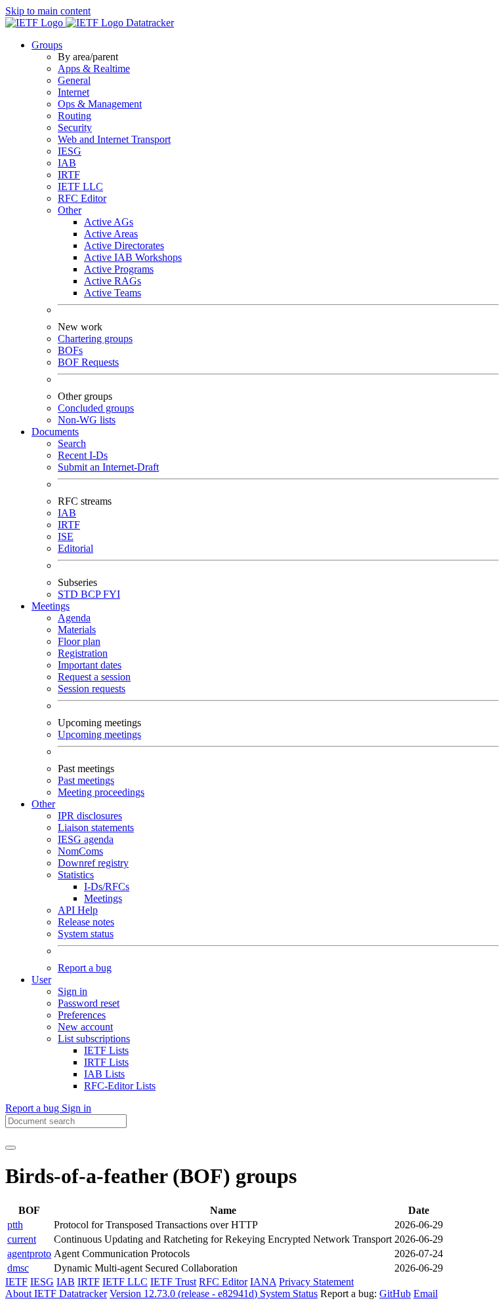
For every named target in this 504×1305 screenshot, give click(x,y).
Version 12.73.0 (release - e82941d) (185, 1293)
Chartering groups (95, 338)
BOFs (70, 350)
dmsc (18, 1268)
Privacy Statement (316, 1281)
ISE (66, 536)
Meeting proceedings (101, 792)
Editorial (75, 548)
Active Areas (111, 233)
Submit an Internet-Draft (108, 467)
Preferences (82, 1015)
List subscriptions (94, 1038)
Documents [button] (55, 431)
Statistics (76, 874)
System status (86, 933)
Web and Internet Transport (114, 139)
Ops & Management (100, 103)
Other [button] (43, 803)
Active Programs (119, 269)
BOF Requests (88, 362)
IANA (263, 1281)
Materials (77, 629)
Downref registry (93, 862)
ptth (15, 1224)
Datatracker (148, 22)
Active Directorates (124, 245)
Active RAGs (112, 280)
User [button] (41, 979)
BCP (92, 594)
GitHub (395, 1293)
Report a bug (85, 967)
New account (85, 1026)
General (74, 80)
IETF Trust (173, 1281)
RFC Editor (82, 198)
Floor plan (79, 641)
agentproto (29, 1253)
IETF (16, 1281)
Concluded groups (96, 408)
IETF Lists (106, 1050)
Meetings (103, 898)
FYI (111, 594)
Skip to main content (48, 10)
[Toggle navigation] (10, 1148)
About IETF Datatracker (56, 1293)
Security (75, 127)
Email (425, 1293)
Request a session (94, 676)
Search (72, 443)
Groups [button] (47, 44)
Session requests (91, 688)
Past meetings (86, 780)
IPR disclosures (90, 815)
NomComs (80, 851)
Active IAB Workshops (133, 257)
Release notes (86, 921)
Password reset (88, 1003)
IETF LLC (80, 186)
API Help (78, 910)
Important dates (89, 665)
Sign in (72, 991)
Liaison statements (96, 827)
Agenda (74, 617)
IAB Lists (104, 1074)
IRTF (69, 174)
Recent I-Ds (83, 455)
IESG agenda (86, 839)
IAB (67, 162)
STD (69, 594)
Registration (83, 653)
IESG (69, 151)
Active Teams (112, 292)
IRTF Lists (106, 1062)
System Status (289, 1293)
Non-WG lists (87, 419)
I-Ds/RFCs (106, 886)
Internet (73, 92)
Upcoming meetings (99, 734)
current (21, 1239)
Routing (74, 115)
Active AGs (108, 221)
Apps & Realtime (94, 68)
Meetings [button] (51, 606)
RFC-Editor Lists (120, 1085)
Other (69, 210)
